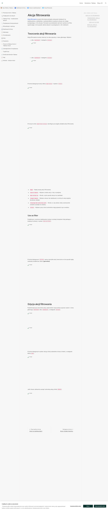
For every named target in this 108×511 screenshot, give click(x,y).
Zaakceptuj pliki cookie (100, 506)
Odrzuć (88, 506)
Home (81, 3)
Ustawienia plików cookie (75, 506)
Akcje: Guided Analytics (66, 431)
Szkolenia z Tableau (90, 3)
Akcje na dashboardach (35, 431)
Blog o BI (99, 3)
